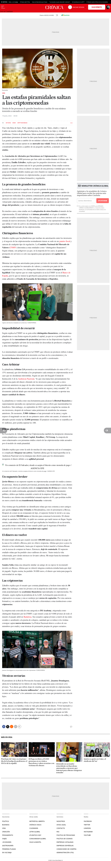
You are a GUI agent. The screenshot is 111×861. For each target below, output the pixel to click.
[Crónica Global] (55, 7)
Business (5, 825)
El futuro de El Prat (25, 2)
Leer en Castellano (6, 11)
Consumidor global (37, 839)
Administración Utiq (65, 852)
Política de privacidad (66, 835)
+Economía (6, 842)
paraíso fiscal (65, 241)
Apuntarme (102, 201)
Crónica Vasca (35, 825)
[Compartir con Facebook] (3, 726)
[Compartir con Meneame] (11, 726)
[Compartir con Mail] (15, 726)
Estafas (8, 123)
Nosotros (61, 821)
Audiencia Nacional (26, 378)
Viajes (4, 839)
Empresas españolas (65, 846)
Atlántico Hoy (35, 835)
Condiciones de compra (66, 849)
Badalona (27, 616)
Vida (3, 93)
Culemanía (33, 828)
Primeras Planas (9, 849)
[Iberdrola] (65, 15)
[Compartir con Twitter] (7, 726)
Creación (6, 832)
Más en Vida (6, 737)
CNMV (14, 123)
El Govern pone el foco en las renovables (97, 2)
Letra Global (34, 832)
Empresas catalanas (65, 842)
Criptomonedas (22, 123)
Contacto (61, 828)
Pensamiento (7, 835)
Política (5, 821)
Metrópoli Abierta (37, 821)
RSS (58, 832)
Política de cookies (65, 839)
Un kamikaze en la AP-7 (78, 2)
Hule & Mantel (35, 842)
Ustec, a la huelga (13, 2)
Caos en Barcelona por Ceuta (39, 2)
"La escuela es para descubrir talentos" (59, 2)
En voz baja (6, 852)
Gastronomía (7, 846)
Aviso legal (61, 825)
